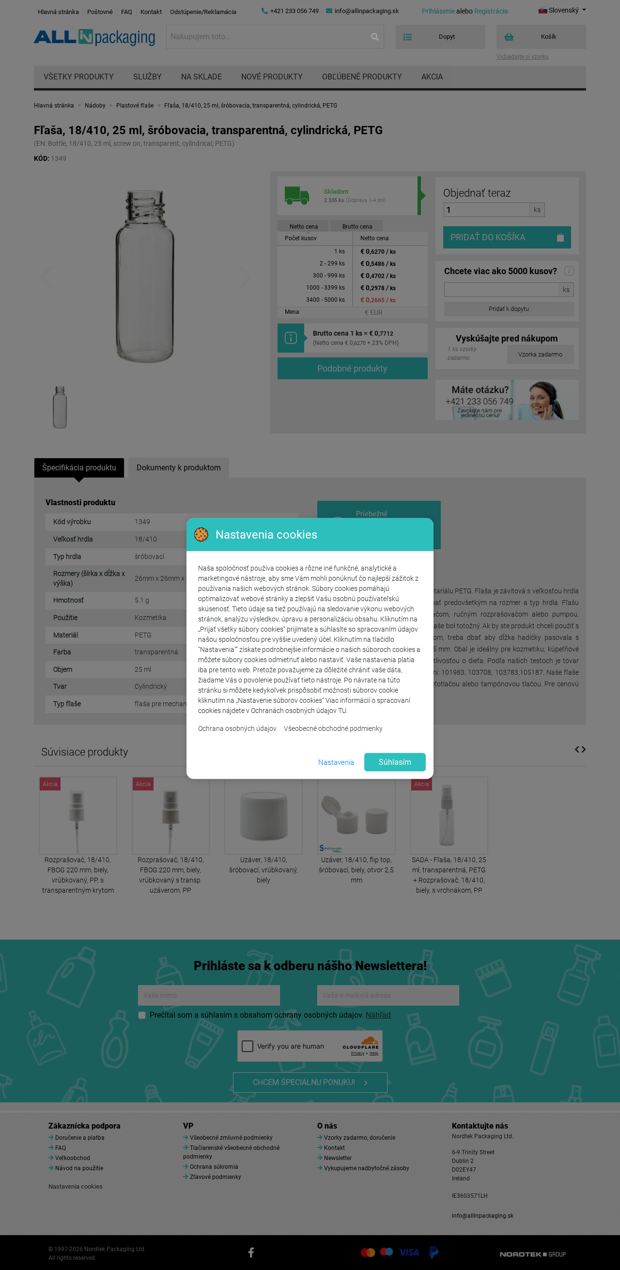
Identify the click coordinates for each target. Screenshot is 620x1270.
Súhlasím (395, 762)
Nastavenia (336, 762)
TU (342, 710)
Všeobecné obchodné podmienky (333, 728)
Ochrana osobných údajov (237, 728)
